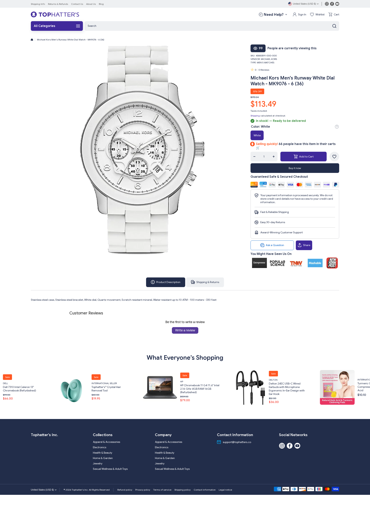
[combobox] (212, 26)
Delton (221, 379)
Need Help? (273, 14)
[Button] (337, 127)
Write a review (185, 330)
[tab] (205, 282)
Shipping (255, 115)
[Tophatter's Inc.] (55, 14)
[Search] (334, 26)
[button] (333, 14)
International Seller (52, 383)
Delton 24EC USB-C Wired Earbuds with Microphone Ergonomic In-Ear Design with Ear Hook (235, 389)
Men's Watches (265, 62)
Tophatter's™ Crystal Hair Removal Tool (54, 388)
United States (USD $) (42, 489)
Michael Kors (269, 59)
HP (129, 381)
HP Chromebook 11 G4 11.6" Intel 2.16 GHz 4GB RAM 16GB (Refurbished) (147, 389)
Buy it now (295, 168)
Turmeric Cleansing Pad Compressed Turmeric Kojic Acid (322, 386)
